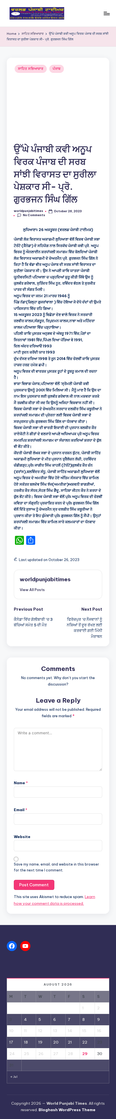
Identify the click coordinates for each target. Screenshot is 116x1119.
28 (70, 1053)
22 (84, 1042)
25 (26, 1053)
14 (70, 1030)
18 (26, 1042)
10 (11, 1030)
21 (70, 1042)
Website (22, 836)
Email (20, 809)
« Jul (13, 1077)
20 (56, 1042)
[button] (32, 589)
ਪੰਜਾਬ (57, 68)
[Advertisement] (58, 108)
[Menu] (106, 13)
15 (84, 1030)
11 (25, 1030)
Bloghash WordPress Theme (67, 1109)
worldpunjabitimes (45, 579)
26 (41, 1053)
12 (40, 1030)
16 (99, 1030)
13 (55, 1030)
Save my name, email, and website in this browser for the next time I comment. (56, 867)
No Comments (34, 215)
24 (12, 1053)
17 (11, 1042)
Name (21, 782)
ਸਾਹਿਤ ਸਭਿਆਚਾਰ (30, 68)
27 (55, 1053)
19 (40, 1042)
